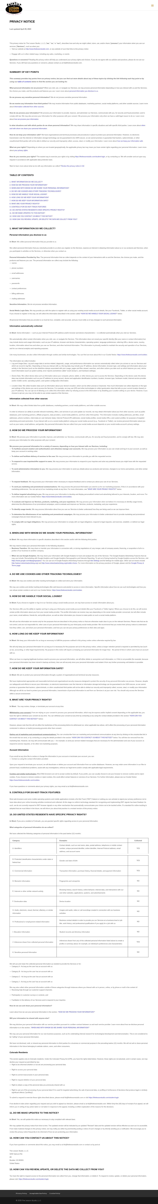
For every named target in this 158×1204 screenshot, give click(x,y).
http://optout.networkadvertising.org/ (25, 563)
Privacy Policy (21, 1193)
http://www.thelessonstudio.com (37, 49)
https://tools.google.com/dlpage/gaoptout (27, 561)
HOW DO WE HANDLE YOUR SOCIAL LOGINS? (99, 314)
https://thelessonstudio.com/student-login (90, 156)
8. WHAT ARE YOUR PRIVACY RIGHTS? (25, 204)
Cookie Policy (54, 1193)
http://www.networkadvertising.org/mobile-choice (59, 563)
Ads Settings (94, 561)
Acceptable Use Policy (38, 1193)
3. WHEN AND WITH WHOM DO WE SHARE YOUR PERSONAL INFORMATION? (39, 188)
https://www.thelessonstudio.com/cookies (132, 355)
